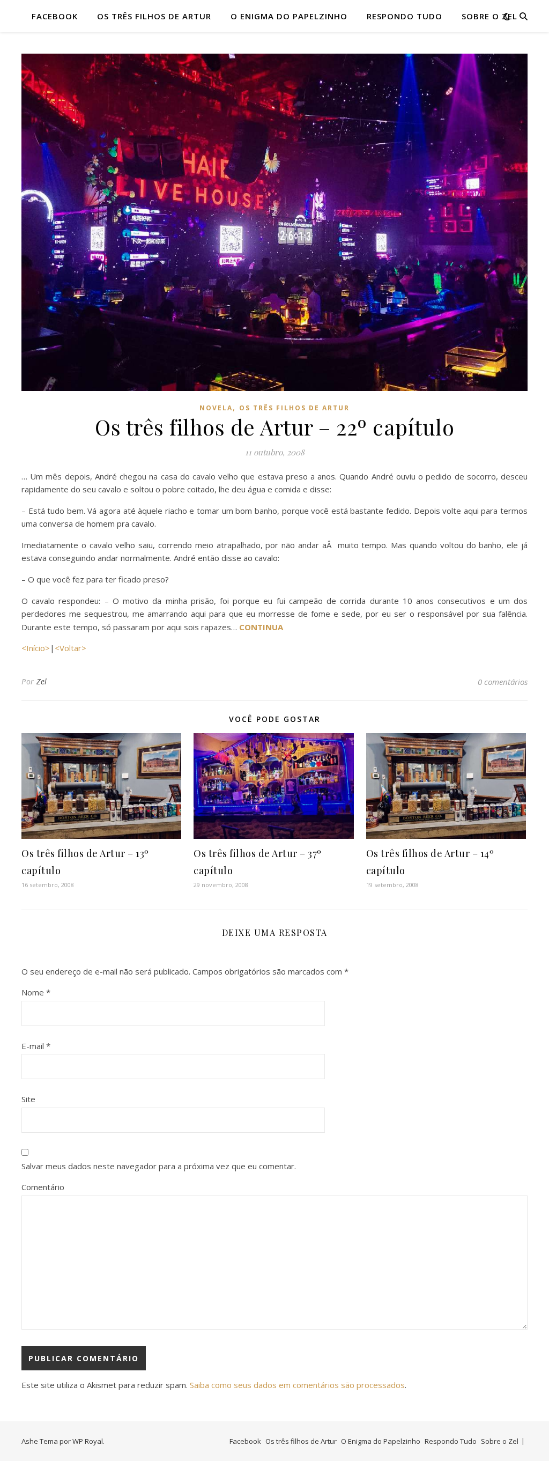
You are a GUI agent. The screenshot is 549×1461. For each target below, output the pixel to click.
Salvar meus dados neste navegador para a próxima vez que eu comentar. (158, 1166)
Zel (41, 681)
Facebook (55, 16)
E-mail (35, 1046)
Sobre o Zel (489, 16)
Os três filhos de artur (294, 407)
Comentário (42, 1187)
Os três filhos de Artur (154, 16)
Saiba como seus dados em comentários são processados (297, 1384)
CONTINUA (261, 627)
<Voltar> (70, 648)
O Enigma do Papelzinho (289, 16)
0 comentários (503, 681)
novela (216, 407)
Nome (35, 992)
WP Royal (87, 1441)
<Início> (35, 648)
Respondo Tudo (404, 16)
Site (28, 1099)
